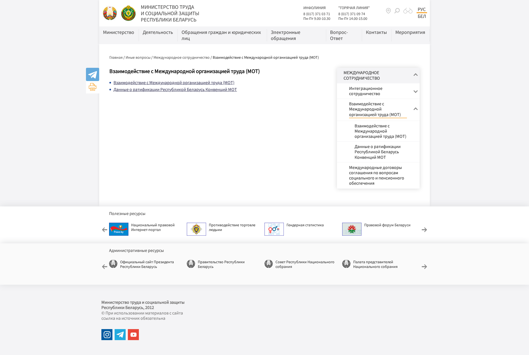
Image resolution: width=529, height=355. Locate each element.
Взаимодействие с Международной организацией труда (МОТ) (174, 82)
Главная (116, 57)
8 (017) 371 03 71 (316, 13)
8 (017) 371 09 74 (351, 13)
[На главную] (110, 12)
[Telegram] (92, 74)
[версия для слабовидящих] (408, 10)
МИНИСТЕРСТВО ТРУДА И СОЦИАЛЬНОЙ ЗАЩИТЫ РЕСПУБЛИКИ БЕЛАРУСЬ (170, 13)
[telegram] (120, 334)
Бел (422, 16)
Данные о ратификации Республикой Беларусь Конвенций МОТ (175, 89)
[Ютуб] (133, 334)
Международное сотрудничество (181, 57)
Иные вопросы (138, 57)
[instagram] (106, 334)
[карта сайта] (388, 10)
